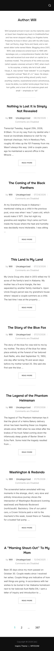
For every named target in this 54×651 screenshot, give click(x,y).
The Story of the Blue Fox (27, 328)
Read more (29, 163)
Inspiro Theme (21, 646)
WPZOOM (34, 646)
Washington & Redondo (27, 472)
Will (10, 118)
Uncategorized (23, 118)
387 (37, 627)
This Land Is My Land (27, 260)
